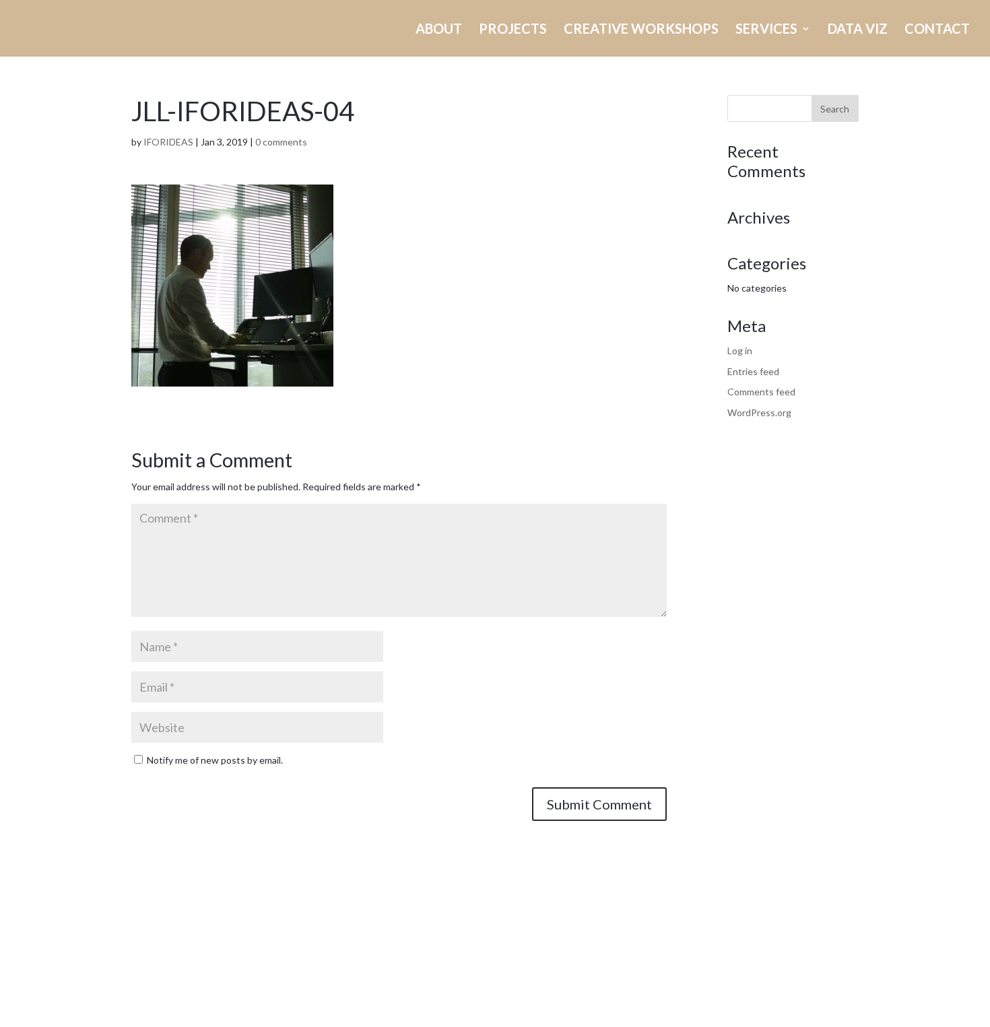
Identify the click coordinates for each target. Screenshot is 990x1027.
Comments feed (761, 391)
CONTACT (937, 30)
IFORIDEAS (168, 141)
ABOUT (439, 30)
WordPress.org (759, 412)
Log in (739, 350)
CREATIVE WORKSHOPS (641, 30)
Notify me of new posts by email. (215, 760)
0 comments (281, 141)
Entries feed (753, 371)
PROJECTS (513, 30)
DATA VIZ (858, 30)
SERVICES (766, 30)
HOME (298, 30)
